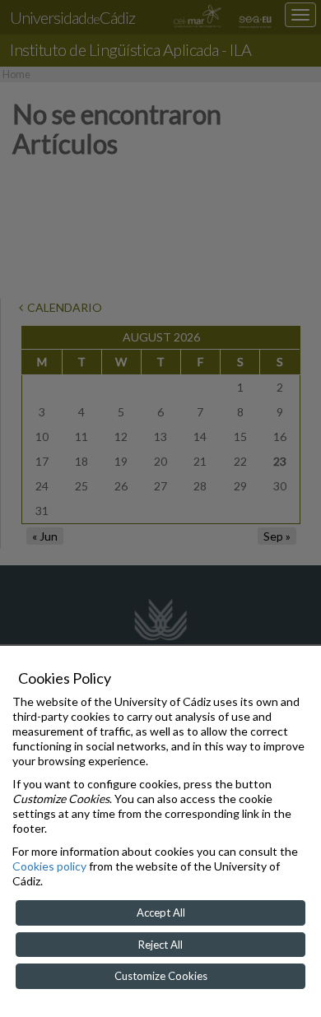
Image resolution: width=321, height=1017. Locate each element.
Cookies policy (49, 866)
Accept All (161, 912)
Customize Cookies (160, 975)
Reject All (160, 944)
